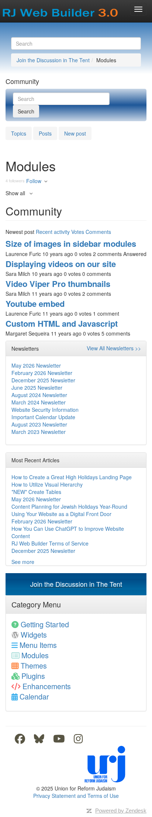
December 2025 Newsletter (43, 380)
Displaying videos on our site (61, 264)
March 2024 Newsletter (38, 402)
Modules (35, 655)
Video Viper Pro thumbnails (58, 284)
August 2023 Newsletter (39, 424)
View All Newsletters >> (114, 348)
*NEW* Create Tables (36, 491)
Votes (77, 231)
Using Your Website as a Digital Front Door (61, 514)
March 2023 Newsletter (38, 431)
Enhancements (47, 686)
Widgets (34, 634)
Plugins (33, 675)
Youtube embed (35, 303)
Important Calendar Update (43, 417)
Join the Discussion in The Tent (53, 60)
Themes (34, 665)
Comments (98, 231)
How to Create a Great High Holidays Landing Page (71, 477)
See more (22, 561)
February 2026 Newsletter (41, 372)
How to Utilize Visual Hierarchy (47, 484)
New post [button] (75, 133)
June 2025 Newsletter (36, 387)
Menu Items (38, 644)
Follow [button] (33, 181)
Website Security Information (45, 409)
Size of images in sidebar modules (71, 243)
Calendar (34, 696)
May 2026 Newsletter (36, 365)
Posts (45, 133)
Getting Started (45, 624)
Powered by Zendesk (120, 810)
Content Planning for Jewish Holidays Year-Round (69, 506)
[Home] (61, 10)
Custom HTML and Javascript (62, 323)
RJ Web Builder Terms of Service (50, 543)
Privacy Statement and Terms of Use (76, 795)
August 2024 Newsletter (39, 395)
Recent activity (53, 231)
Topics (18, 133)
